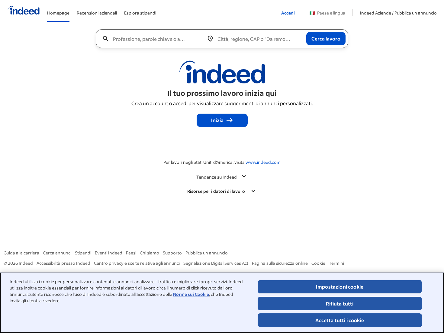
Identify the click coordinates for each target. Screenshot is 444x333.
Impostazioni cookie (339, 286)
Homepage (58, 13)
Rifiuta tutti (340, 303)
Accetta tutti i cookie (339, 320)
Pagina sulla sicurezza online (280, 263)
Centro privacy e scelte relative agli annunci (137, 263)
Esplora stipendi (140, 13)
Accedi (288, 13)
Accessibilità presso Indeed (63, 263)
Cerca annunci (57, 253)
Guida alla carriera (21, 253)
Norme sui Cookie (191, 294)
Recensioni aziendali (97, 13)
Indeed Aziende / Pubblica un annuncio (398, 13)
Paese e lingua (327, 13)
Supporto (172, 253)
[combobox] (150, 39)
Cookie (318, 263)
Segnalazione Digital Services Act (215, 263)
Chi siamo (149, 253)
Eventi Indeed (108, 253)
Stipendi (83, 253)
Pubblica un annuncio (206, 253)
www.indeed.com (263, 162)
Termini (336, 263)
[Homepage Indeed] (24, 11)
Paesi (131, 253)
